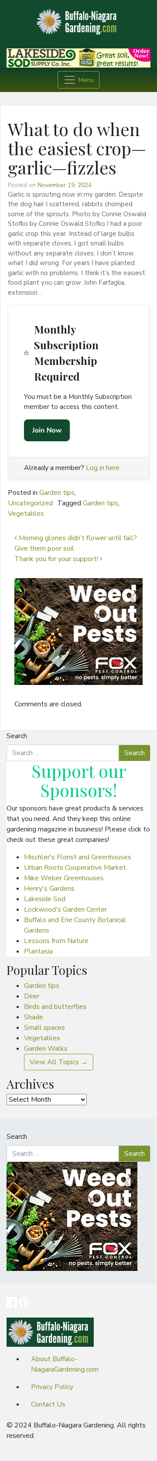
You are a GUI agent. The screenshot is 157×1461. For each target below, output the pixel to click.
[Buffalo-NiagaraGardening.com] (78, 19)
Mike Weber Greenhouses (64, 878)
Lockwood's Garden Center (65, 909)
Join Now (46, 430)
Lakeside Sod (44, 899)
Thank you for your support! (57, 559)
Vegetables (26, 513)
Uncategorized (30, 503)
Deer (31, 996)
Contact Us (48, 1404)
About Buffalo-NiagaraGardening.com (65, 1364)
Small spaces (44, 1027)
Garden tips (57, 492)
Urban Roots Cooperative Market (75, 867)
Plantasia (38, 951)
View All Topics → (59, 1062)
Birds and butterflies (55, 1006)
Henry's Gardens (49, 888)
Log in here (102, 468)
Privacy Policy (52, 1387)
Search (17, 736)
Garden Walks (46, 1048)
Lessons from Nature (56, 941)
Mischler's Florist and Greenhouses (77, 857)
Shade (33, 1017)
